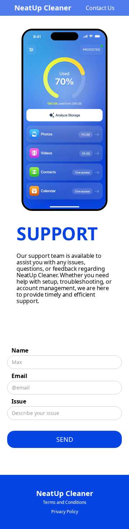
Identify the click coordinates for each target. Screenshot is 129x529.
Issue (18, 401)
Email (19, 376)
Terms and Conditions (64, 502)
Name (19, 350)
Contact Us (100, 8)
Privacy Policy (64, 512)
